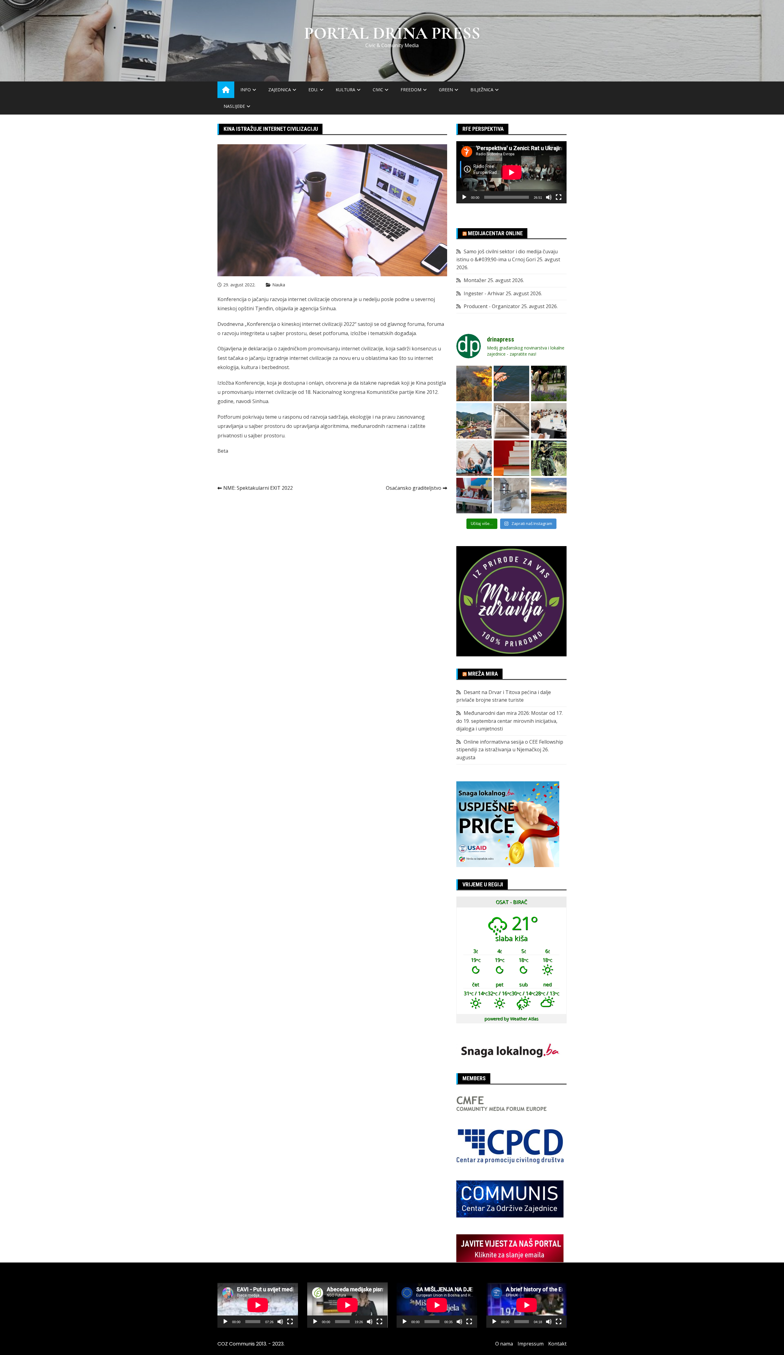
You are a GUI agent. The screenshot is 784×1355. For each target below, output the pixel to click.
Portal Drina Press (392, 33)
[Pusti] (464, 197)
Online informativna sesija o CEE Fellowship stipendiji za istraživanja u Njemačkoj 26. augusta (509, 749)
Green (446, 89)
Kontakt (557, 1343)
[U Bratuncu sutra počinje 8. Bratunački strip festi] (549, 458)
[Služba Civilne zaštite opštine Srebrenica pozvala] (474, 383)
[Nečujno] (549, 197)
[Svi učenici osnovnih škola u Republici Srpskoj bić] (511, 458)
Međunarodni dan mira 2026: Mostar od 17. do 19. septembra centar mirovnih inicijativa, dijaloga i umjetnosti (509, 721)
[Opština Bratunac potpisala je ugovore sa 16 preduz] (549, 421)
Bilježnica (481, 89)
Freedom (411, 89)
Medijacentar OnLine (495, 233)
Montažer (475, 280)
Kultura (345, 89)
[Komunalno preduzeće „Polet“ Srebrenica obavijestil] (511, 495)
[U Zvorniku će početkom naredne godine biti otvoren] (474, 458)
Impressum (531, 1343)
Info (245, 89)
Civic (378, 89)
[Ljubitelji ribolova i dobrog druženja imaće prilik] (511, 383)
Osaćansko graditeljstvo (413, 488)
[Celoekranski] (559, 197)
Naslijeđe (234, 106)
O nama (504, 1343)
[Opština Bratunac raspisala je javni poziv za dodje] (549, 383)
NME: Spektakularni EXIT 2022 (258, 488)
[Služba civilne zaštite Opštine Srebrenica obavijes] (549, 495)
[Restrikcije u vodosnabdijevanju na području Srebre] (511, 421)
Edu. (313, 89)
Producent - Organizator (492, 306)
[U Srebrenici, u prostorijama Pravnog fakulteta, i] (474, 495)
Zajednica (279, 89)
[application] (511, 172)
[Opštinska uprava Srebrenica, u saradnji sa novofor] (474, 421)
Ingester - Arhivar (484, 293)
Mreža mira (483, 673)
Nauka (278, 285)
